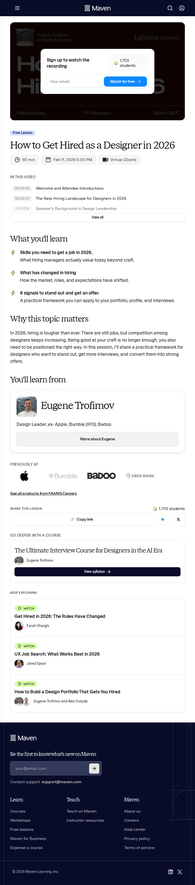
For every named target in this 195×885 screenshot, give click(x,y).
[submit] (94, 768)
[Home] (23, 738)
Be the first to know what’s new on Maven (53, 754)
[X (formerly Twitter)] (180, 872)
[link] (162, 519)
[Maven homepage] (97, 8)
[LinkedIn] (171, 872)
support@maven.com (62, 781)
